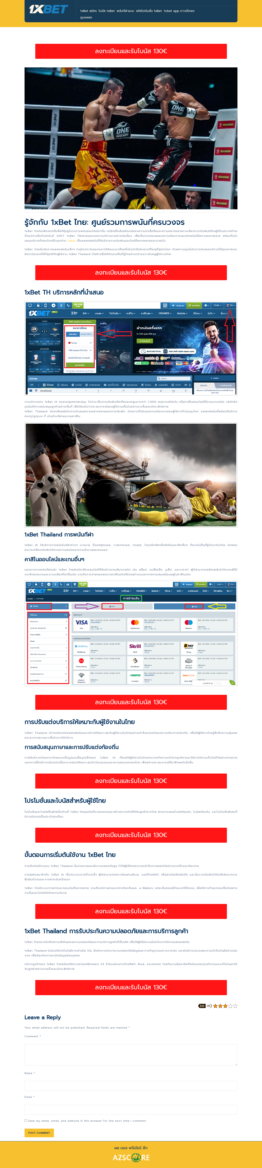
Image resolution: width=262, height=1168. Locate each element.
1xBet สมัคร (88, 11)
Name (30, 1073)
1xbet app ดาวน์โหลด (179, 11)
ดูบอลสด (86, 17)
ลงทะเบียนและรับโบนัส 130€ (131, 51)
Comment (33, 1036)
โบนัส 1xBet (107, 11)
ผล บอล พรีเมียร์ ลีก (131, 1148)
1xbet (72, 241)
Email (30, 1097)
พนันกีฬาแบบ (125, 11)
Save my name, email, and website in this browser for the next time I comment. (87, 1121)
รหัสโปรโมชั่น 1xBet (149, 11)
